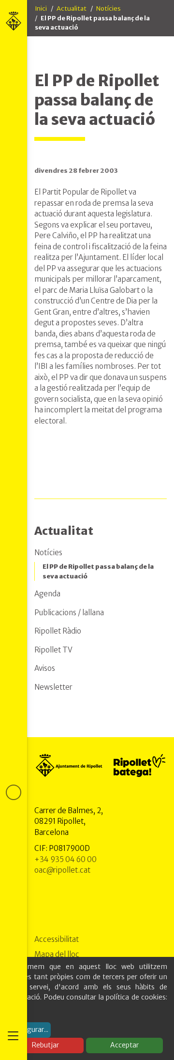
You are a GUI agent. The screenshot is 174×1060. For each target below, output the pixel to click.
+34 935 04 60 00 (65, 859)
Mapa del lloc (56, 954)
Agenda (47, 593)
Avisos (44, 668)
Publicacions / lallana (69, 612)
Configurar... (29, 1029)
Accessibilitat (56, 939)
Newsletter (53, 687)
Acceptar (124, 1045)
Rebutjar (45, 1045)
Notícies (108, 8)
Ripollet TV (53, 649)
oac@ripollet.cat (62, 870)
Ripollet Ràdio (57, 631)
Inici (41, 8)
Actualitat (72, 8)
